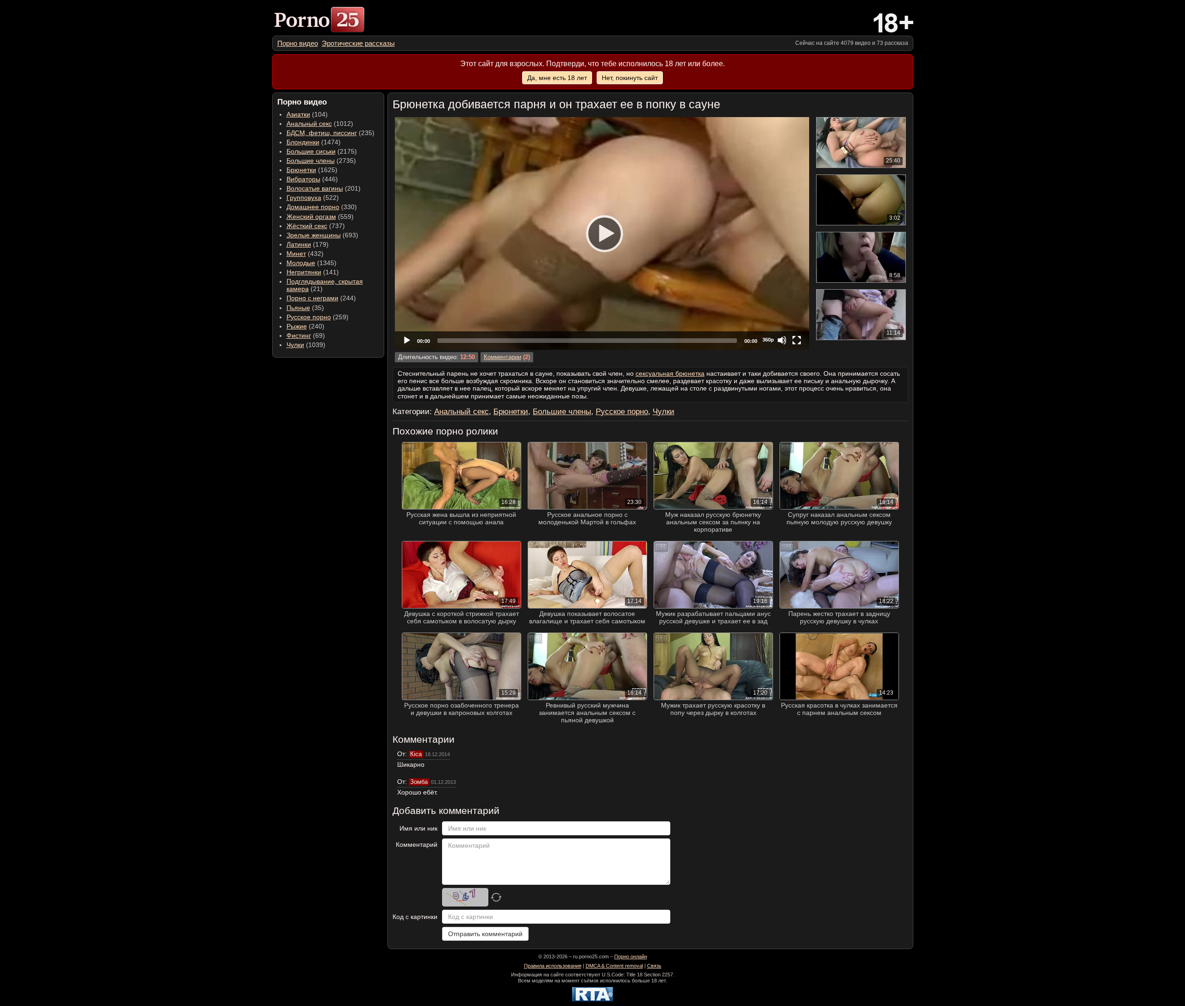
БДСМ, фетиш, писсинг (322, 133)
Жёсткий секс (307, 226)
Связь (654, 966)
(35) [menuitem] (305, 307)
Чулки (295, 344)
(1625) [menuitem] (312, 170)
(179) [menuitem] (308, 244)
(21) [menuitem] (325, 285)
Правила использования (552, 966)
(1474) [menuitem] (314, 142)
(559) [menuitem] (320, 216)
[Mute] (782, 340)
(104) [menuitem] (307, 114)
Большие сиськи (311, 151)
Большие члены (311, 160)
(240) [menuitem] (305, 326)
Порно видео (297, 43)
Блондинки (303, 142)
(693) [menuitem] (322, 235)
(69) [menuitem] (306, 335)
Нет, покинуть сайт (630, 77)
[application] (602, 233)
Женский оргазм (311, 216)
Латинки (299, 244)
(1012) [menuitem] (320, 123)
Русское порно (309, 317)
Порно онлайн (630, 956)
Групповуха (304, 197)
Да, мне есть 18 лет (557, 77)
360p (768, 339)
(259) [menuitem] (318, 317)
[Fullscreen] (796, 340)
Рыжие (297, 326)
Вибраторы (303, 179)
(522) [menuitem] (313, 197)
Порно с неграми (312, 298)
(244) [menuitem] (321, 298)
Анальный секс (309, 123)
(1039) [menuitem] (306, 344)
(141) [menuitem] (313, 272)
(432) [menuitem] (305, 253)
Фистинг (299, 335)
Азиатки (298, 114)
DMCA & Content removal (614, 966)
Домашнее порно (313, 207)
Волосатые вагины (315, 188)
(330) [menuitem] (322, 207)
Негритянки (304, 272)
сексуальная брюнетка (670, 373)
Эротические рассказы (358, 43)
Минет (296, 253)
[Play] (601, 233)
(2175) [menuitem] (322, 151)
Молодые (301, 263)
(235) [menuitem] (330, 133)
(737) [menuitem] (316, 226)
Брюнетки (301, 170)
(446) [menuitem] (312, 179)
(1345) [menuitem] (312, 263)
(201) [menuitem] (324, 188)
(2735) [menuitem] (321, 160)
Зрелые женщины (314, 235)
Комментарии (502, 357)
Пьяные (298, 307)
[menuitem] (297, 43)
